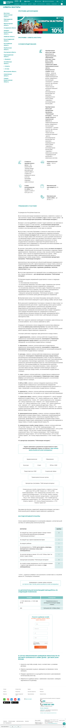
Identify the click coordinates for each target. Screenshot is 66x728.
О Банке (4, 689)
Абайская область (9, 36)
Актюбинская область (8, 62)
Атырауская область (10, 28)
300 (44, 701)
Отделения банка (43, 694)
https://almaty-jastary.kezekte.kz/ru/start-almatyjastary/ (44, 449)
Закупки (29, 689)
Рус (57, 1)
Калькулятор (18, 691)
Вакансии (5, 694)
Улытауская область (10, 52)
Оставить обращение (44, 708)
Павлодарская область (8, 20)
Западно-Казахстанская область (8, 32)
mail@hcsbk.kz (42, 710)
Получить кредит (11, 721)
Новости (4, 691)
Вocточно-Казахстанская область (8, 14)
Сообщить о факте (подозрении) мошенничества (48, 712)
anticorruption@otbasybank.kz (52, 723)
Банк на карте (29, 699)
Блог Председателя (7, 722)
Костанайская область (8, 44)
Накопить (5, 721)
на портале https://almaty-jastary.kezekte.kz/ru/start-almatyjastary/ (40, 584)
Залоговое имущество (32, 691)
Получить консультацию (40, 29)
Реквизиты (42, 691)
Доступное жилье (20, 721)
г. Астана (6, 69)
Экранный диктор (31, 694)
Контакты (41, 689)
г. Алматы (7, 66)
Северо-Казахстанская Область (8, 80)
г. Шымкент (7, 59)
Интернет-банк (18, 689)
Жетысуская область (10, 71)
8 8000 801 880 (48, 704)
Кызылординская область (9, 40)
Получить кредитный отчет (19, 694)
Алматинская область (8, 75)
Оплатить (27, 721)
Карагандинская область (8, 55)
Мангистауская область (8, 24)
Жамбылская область (8, 48)
